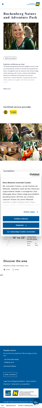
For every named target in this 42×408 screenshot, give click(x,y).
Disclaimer (6, 384)
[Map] (6, 4)
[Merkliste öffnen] (7, 4)
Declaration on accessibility (21, 384)
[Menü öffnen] (2, 4)
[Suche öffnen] (9, 4)
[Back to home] (33, 4)
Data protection (31, 381)
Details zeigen (29, 212)
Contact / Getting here (25, 405)
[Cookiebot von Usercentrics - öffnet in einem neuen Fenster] (29, 174)
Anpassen (20, 225)
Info (2, 405)
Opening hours (11, 405)
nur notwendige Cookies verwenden (21, 232)
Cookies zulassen (21, 219)
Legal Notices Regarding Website (14, 381)
